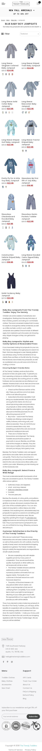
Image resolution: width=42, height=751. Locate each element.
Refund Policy (28, 695)
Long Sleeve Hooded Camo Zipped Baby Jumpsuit (31, 257)
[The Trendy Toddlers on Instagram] (12, 661)
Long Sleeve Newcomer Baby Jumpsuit (29, 103)
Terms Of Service (15, 750)
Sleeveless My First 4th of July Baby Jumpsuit (30, 180)
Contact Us (27, 688)
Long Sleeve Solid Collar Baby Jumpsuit (9, 103)
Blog (24, 698)
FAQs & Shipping (29, 691)
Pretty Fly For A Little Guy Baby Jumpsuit (11, 179)
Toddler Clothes (8, 677)
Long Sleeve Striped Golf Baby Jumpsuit (10, 141)
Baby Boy (14, 20)
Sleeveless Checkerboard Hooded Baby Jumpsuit (8, 217)
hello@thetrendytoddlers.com (18, 657)
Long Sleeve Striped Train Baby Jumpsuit (31, 64)
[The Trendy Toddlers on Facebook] (4, 661)
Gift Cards (27, 677)
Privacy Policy (30, 750)
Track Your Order (30, 681)
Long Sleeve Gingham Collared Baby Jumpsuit (10, 65)
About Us (26, 684)
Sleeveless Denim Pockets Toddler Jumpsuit (29, 216)
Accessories (6, 684)
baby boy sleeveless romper (18, 490)
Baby (7, 20)
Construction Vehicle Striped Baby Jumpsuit (11, 257)
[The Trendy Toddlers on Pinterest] (8, 661)
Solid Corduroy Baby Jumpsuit (11, 294)
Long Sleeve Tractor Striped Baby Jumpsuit (31, 142)
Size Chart (6, 688)
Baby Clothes (7, 681)
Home (3, 20)
